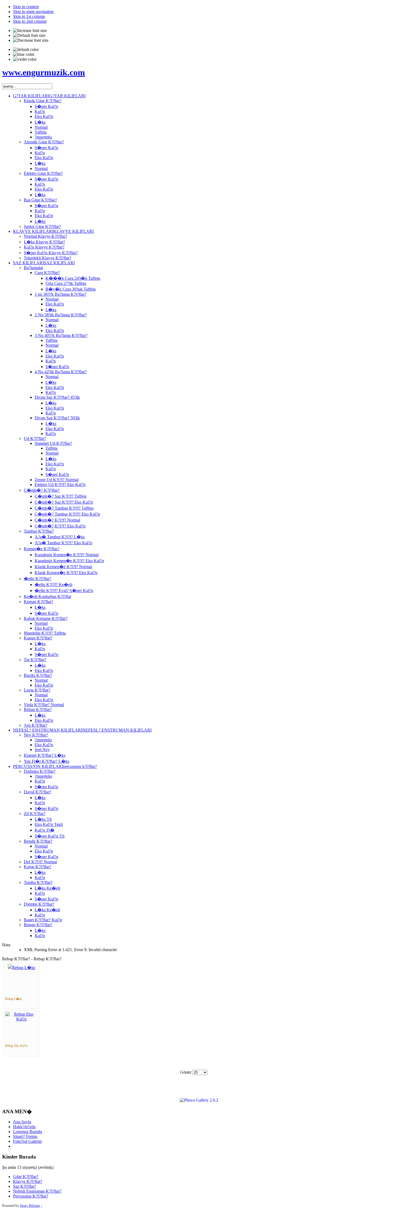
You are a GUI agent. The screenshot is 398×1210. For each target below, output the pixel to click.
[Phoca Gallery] (194, 1100)
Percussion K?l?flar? (30, 1196)
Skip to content (26, 6)
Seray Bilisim (30, 1205)
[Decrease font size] (30, 40)
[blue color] (23, 54)
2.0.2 (214, 1100)
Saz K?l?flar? (24, 1186)
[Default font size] (29, 35)
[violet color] (25, 59)
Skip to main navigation (33, 11)
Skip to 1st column (29, 16)
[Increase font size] (30, 30)
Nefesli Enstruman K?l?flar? (37, 1191)
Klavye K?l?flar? (27, 1181)
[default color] (26, 49)
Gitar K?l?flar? (25, 1176)
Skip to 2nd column (30, 21)
